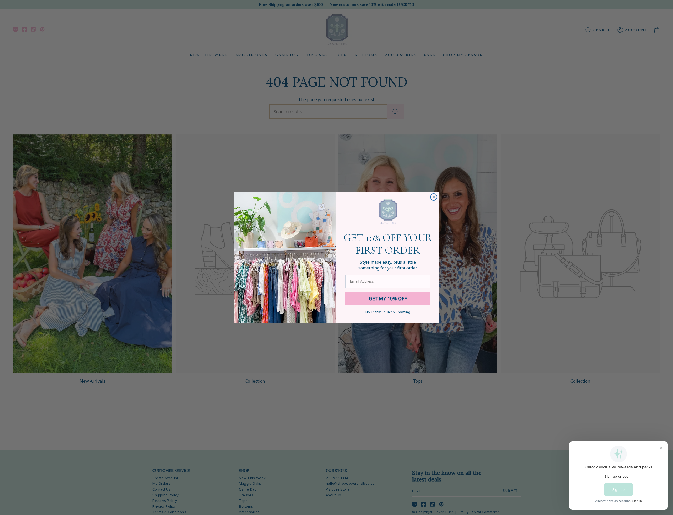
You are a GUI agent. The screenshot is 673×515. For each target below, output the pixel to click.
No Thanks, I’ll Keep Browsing (387, 312)
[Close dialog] (433, 197)
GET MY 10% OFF (388, 298)
